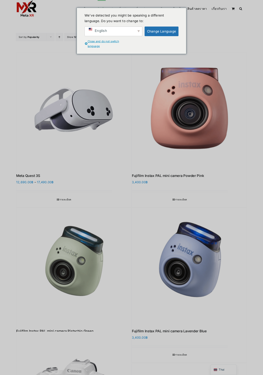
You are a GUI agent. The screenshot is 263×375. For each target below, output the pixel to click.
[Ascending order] (59, 37)
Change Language (161, 31)
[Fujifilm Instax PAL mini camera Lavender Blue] (189, 265)
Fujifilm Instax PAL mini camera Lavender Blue (169, 331)
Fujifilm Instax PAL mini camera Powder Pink (168, 176)
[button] (240, 8)
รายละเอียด (65, 199)
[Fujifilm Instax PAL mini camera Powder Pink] (189, 110)
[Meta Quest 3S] (73, 110)
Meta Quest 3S (28, 176)
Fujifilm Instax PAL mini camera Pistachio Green (54, 331)
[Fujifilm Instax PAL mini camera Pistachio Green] (73, 265)
